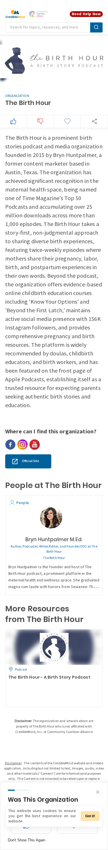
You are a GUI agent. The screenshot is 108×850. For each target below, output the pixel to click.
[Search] (96, 27)
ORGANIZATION (17, 96)
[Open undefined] (10, 444)
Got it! (90, 816)
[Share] (94, 121)
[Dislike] (40, 121)
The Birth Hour (54, 558)
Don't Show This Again (26, 840)
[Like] (13, 121)
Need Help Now (86, 14)
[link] (28, 461)
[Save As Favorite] (67, 121)
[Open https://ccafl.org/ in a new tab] (38, 14)
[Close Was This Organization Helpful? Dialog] (98, 792)
